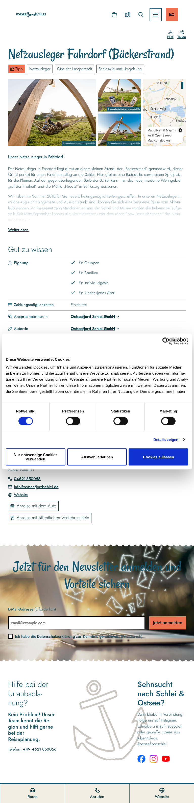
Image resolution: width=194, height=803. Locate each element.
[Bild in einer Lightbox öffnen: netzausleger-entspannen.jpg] (52, 112)
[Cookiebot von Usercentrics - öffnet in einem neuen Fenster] (166, 341)
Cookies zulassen (158, 457)
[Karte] (127, 14)
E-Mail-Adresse (32, 609)
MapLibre (154, 130)
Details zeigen (165, 439)
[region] (164, 112)
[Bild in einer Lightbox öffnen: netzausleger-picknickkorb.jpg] (119, 95)
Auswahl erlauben (97, 457)
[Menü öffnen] (156, 14)
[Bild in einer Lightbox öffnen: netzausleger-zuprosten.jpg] (119, 130)
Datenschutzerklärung (56, 636)
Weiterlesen (18, 230)
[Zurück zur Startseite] (31, 14)
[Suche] (141, 14)
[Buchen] (172, 14)
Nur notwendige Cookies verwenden (35, 457)
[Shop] (114, 14)
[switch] (73, 421)
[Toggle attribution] (180, 130)
